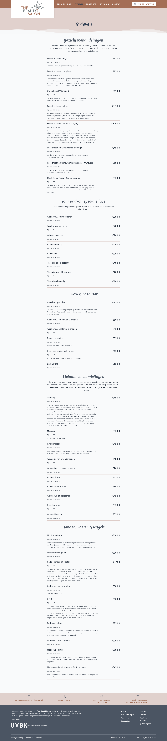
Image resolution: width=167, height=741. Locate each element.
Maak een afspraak (144, 719)
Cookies (39, 738)
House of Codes (150, 738)
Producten (91, 4)
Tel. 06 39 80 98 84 (65, 700)
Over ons (104, 4)
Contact (116, 4)
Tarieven (79, 4)
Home (123, 712)
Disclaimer (29, 738)
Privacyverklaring (17, 738)
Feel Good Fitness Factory (47, 711)
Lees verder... (16, 720)
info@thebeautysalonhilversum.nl (29, 700)
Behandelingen (64, 4)
